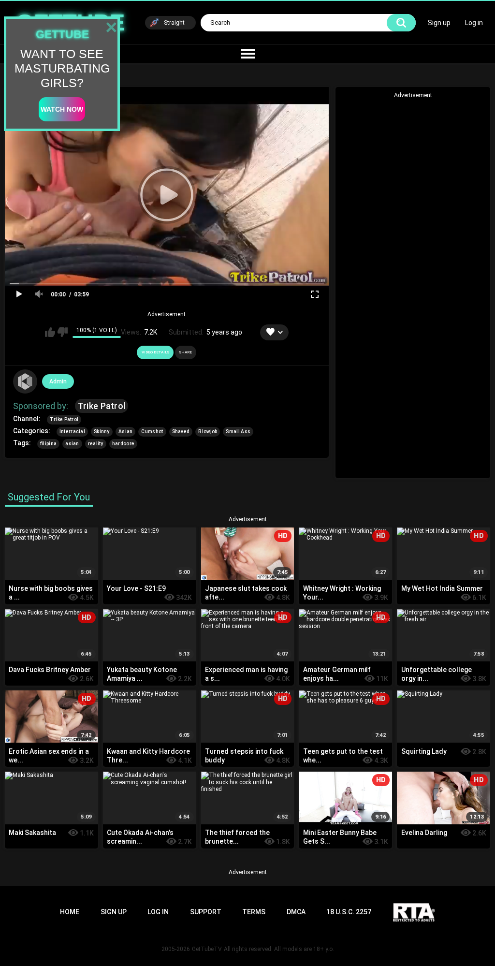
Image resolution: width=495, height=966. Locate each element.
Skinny (102, 431)
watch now (62, 109)
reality (95, 443)
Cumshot (152, 431)
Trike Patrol (102, 406)
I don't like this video (63, 332)
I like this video (50, 332)
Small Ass (238, 431)
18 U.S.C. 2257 (348, 912)
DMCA (296, 912)
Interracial (72, 431)
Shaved (181, 431)
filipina (48, 443)
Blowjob (207, 431)
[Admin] (25, 381)
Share (185, 352)
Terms (253, 912)
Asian (125, 431)
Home (69, 912)
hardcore (123, 443)
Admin (58, 381)
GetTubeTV (207, 949)
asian (72, 443)
